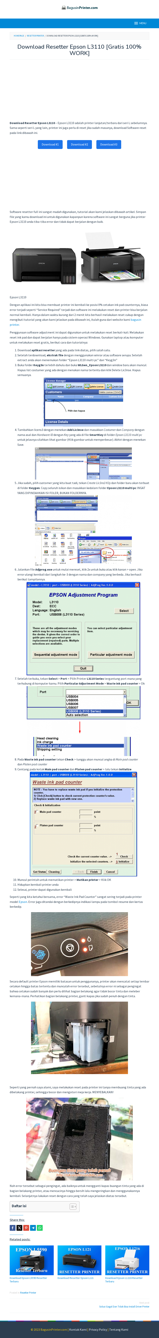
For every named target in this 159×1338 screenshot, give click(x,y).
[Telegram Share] (33, 1228)
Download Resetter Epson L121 (76, 1278)
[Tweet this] (19, 1228)
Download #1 (50, 144)
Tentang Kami (118, 1329)
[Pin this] (26, 1228)
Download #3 (108, 144)
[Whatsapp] (40, 1228)
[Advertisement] (79, 92)
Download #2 (79, 144)
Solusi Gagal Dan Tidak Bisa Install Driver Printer (124, 1304)
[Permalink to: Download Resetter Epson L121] (80, 1260)
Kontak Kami (78, 1329)
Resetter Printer (28, 1292)
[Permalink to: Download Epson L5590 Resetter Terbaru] (32, 1260)
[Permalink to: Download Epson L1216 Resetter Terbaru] (127, 1260)
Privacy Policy (98, 1329)
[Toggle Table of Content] (71, 1206)
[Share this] (13, 1228)
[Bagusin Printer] (79, 7)
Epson (23, 902)
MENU (142, 23)
